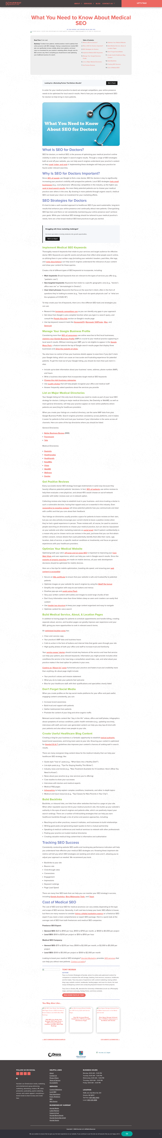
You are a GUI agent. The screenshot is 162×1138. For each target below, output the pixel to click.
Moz (106, 322)
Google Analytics (57, 897)
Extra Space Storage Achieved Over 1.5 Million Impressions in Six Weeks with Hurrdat (108, 1019)
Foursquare (49, 437)
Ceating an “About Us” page (54, 668)
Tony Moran (72, 29)
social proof (88, 530)
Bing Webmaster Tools (75, 897)
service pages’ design (55, 652)
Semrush (48, 326)
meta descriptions (53, 262)
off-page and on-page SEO (76, 553)
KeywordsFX (79, 322)
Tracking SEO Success (114, 64)
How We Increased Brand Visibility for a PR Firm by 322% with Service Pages (81, 1019)
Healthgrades (50, 455)
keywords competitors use (66, 311)
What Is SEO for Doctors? (90, 42)
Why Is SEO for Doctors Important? (93, 46)
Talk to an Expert (52, 239)
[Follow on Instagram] (28, 1073)
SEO (94, 29)
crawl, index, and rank (58, 164)
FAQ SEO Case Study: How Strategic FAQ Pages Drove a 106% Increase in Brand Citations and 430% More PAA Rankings (54, 1023)
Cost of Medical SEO (114, 67)
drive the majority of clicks (67, 349)
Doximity (48, 451)
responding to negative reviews (55, 508)
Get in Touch (112, 83)
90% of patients (93, 489)
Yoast (91, 897)
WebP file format (105, 584)
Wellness (48, 473)
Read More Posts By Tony (74, 995)
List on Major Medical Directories (92, 62)
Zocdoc (47, 476)
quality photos (54, 384)
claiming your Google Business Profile (58, 339)
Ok (127, 1134)
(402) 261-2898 (92, 1100)
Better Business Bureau (54, 433)
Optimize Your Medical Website (117, 42)
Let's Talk (142, 3)
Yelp (46, 440)
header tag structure (56, 605)
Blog (98, 4)
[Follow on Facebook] (17, 1073)
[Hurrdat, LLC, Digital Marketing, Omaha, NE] (103, 1055)
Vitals (46, 465)
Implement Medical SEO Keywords (93, 52)
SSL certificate (59, 577)
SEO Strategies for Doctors (91, 49)
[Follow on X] (21, 1073)
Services (88, 4)
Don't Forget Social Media (115, 52)
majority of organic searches (54, 560)
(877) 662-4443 (94, 1098)
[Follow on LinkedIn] (25, 1073)
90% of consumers (69, 335)
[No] (160, 1134)
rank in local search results (53, 188)
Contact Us (107, 4)
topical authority (108, 738)
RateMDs (48, 462)
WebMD (47, 469)
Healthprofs (49, 458)
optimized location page (55, 631)
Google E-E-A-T (51, 744)
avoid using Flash (69, 591)
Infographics (49, 790)
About (77, 4)
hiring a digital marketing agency (89, 914)
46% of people (53, 178)
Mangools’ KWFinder (94, 322)
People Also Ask (61, 318)
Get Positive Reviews (89, 65)
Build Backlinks (112, 61)
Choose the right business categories (60, 380)
